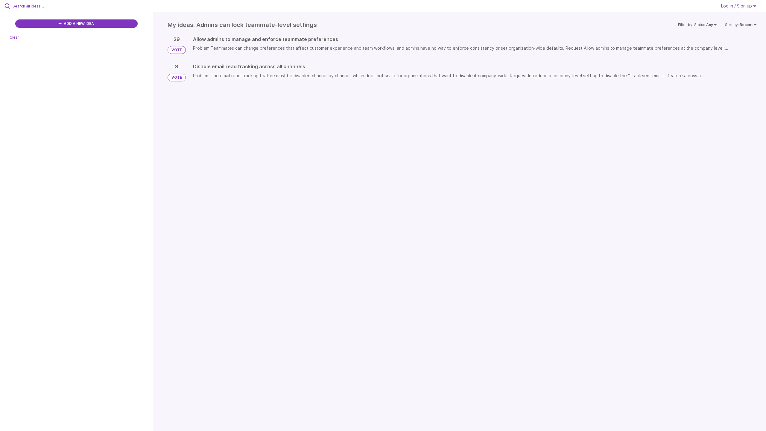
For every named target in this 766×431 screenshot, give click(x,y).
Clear (14, 37)
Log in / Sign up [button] (737, 5)
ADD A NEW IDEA (78, 23)
